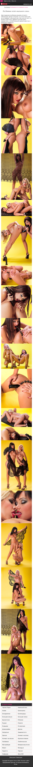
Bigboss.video (7, 1)
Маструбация (6, 744)
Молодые (21, 748)
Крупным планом (23, 738)
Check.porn (19, 757)
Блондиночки (6, 713)
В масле (20, 723)
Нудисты (5, 751)
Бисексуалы (21, 710)
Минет (4, 748)
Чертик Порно (6, 707)
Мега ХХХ (20, 754)
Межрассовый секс (24, 744)
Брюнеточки (6, 720)
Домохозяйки (6, 729)
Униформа (5, 754)
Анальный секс (22, 707)
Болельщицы (22, 713)
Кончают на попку (23, 735)
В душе (4, 723)
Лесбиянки (7, 7)
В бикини (20, 720)
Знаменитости (22, 732)
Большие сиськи (7, 717)
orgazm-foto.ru (13, 760)
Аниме (4, 710)
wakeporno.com (27, 4)
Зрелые (4, 735)
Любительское (22, 741)
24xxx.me (13, 1)
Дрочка (20, 729)
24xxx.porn (12, 757)
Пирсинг (20, 751)
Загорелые (5, 732)
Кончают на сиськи (8, 738)
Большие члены (22, 717)
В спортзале (21, 726)
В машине (5, 726)
